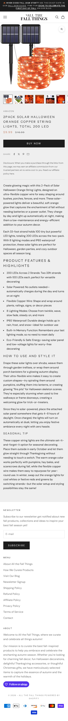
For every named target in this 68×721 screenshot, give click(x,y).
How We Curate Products (18, 570)
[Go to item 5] (50, 99)
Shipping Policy (12, 588)
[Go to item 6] (60, 99)
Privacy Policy (11, 606)
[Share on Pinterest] (23, 154)
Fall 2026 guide (17, 6)
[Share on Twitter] (18, 154)
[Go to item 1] (8, 99)
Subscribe (16, 545)
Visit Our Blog (11, 576)
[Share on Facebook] (14, 154)
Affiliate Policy (12, 600)
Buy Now (34, 143)
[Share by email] (28, 154)
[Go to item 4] (39, 99)
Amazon (8, 111)
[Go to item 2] (18, 99)
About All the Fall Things (18, 564)
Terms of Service (13, 612)
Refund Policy (11, 594)
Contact (8, 618)
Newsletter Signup (14, 582)
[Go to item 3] (29, 99)
